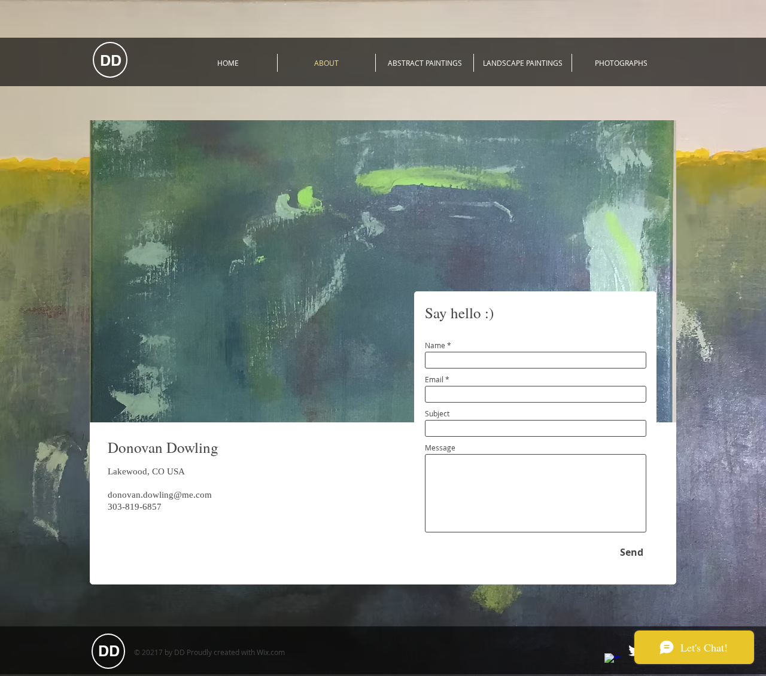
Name (435, 345)
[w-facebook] (612, 661)
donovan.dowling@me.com (160, 495)
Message (440, 447)
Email (434, 379)
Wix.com (271, 652)
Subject (437, 413)
